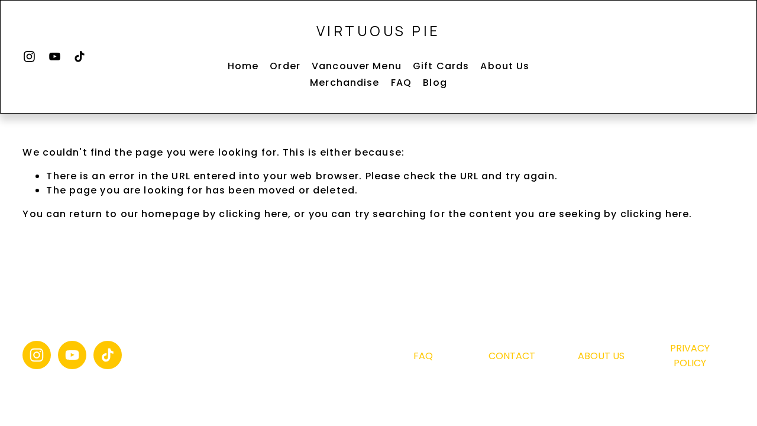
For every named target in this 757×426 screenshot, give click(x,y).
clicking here (253, 214)
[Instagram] (29, 56)
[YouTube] (55, 56)
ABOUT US (601, 356)
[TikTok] (79, 56)
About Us (504, 66)
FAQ (401, 82)
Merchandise (344, 82)
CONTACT (512, 356)
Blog (435, 82)
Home (243, 66)
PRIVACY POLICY (690, 355)
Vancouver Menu (357, 66)
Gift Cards (441, 66)
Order (285, 66)
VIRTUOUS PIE (378, 30)
